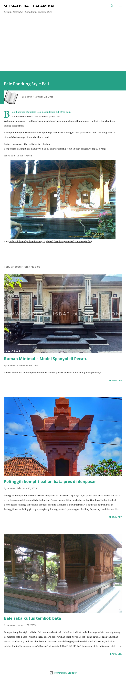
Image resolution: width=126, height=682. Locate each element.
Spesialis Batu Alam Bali (30, 6)
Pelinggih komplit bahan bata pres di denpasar (50, 481)
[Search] (112, 6)
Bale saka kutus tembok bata (32, 618)
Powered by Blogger (65, 672)
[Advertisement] (63, 41)
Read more (115, 380)
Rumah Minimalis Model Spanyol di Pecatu (46, 358)
